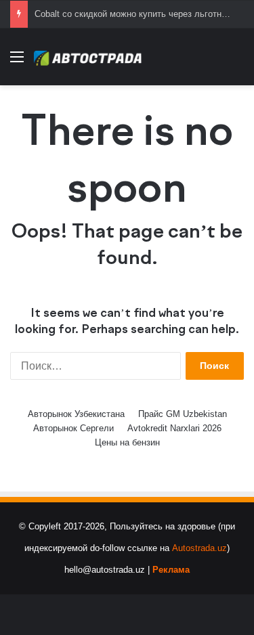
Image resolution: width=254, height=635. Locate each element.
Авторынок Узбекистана (76, 414)
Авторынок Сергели (73, 428)
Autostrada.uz (199, 548)
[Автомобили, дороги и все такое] (88, 57)
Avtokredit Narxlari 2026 (174, 428)
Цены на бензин (127, 442)
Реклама (171, 570)
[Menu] (17, 62)
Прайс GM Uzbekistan (182, 414)
